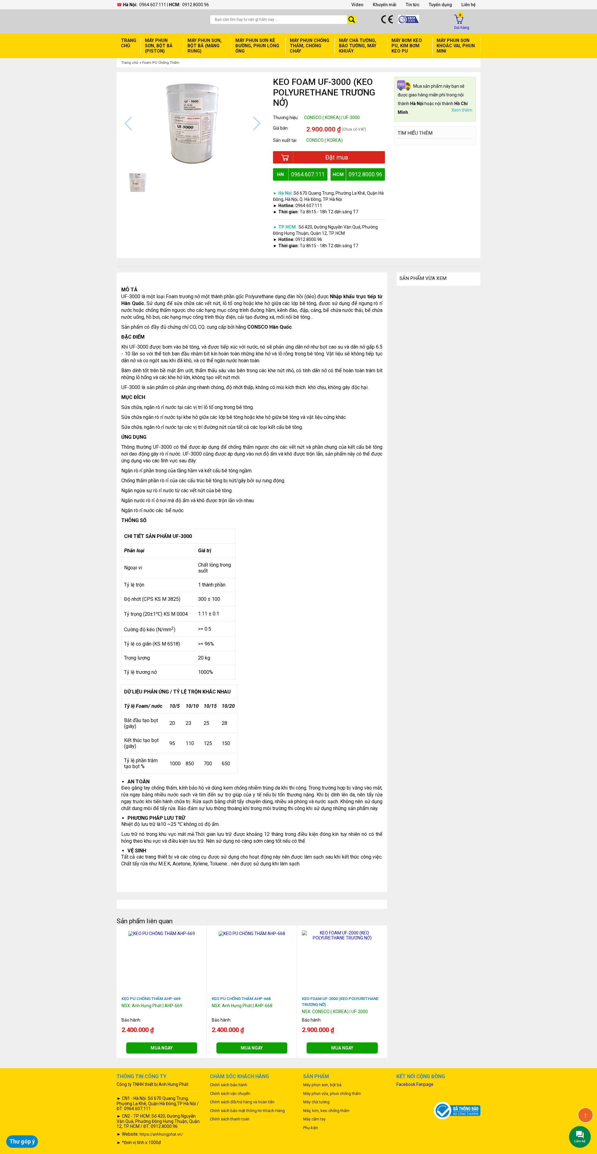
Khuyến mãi (384, 4)
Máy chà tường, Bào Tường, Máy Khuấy (357, 46)
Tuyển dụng (440, 4)
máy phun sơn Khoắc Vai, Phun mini (456, 46)
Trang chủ (128, 43)
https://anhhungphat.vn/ (161, 1134)
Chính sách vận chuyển (230, 1093)
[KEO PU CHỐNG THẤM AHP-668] (252, 932)
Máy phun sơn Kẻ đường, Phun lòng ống (257, 46)
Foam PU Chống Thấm (160, 63)
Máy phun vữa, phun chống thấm (332, 1093)
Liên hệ (468, 4)
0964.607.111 (152, 4)
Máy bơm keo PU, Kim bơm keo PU (406, 46)
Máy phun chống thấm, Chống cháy (309, 46)
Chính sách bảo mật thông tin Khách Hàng (247, 1110)
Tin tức (412, 4)
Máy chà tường (316, 1102)
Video (357, 4)
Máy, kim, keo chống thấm (326, 1110)
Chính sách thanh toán (229, 1119)
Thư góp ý (22, 1141)
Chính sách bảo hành (228, 1084)
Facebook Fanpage (414, 1084)
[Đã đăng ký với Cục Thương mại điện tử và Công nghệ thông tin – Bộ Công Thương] (457, 1110)
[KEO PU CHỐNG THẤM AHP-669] (161, 932)
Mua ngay (161, 1047)
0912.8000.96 (195, 4)
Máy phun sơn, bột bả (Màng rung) (204, 46)
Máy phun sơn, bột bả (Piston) (159, 46)
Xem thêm (461, 110)
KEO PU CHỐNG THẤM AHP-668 (241, 998)
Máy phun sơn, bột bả (322, 1084)
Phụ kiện (310, 1127)
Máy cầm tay (314, 1119)
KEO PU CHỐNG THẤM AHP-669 (151, 998)
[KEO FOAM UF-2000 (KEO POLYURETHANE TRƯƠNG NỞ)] (342, 935)
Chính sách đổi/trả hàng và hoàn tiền (242, 1102)
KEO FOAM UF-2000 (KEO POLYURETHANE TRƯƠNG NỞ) (340, 1001)
